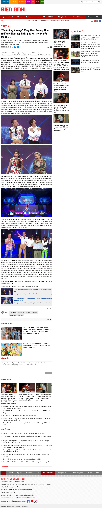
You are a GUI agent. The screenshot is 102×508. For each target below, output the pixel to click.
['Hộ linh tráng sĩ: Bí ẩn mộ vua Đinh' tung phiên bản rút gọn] (75, 62)
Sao (38, 17)
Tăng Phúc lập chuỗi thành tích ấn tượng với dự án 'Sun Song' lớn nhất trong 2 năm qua (37, 345)
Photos (90, 17)
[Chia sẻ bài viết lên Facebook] (15, 47)
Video (97, 17)
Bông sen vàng (22, 2)
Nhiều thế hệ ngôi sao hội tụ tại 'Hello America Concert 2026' (22, 459)
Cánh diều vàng (13, 2)
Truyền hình (29, 17)
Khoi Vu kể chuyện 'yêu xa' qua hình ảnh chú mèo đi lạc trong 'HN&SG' (25, 433)
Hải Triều (13, 312)
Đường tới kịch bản (78, 17)
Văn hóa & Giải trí (48, 17)
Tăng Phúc (21, 312)
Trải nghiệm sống (62, 17)
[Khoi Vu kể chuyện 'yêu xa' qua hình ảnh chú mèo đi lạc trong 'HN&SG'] (75, 70)
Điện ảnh (19, 17)
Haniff (28, 2)
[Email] (51, 47)
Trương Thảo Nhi (31, 312)
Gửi (49, 373)
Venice (42, 2)
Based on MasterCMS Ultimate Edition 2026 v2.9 (14, 506)
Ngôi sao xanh (5, 2)
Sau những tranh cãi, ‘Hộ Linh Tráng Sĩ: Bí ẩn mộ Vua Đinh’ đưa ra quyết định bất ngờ (90, 37)
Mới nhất (10, 17)
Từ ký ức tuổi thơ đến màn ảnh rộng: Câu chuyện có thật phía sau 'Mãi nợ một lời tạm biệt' (61, 108)
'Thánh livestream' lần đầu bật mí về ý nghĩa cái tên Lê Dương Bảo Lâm (23, 53)
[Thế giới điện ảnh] (13, 9)
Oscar (32, 2)
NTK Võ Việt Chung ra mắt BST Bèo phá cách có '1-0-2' (20, 415)
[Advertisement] (64, 8)
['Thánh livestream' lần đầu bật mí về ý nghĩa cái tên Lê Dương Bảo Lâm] (7, 291)
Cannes (37, 2)
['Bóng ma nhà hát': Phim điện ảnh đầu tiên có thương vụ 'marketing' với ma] (61, 34)
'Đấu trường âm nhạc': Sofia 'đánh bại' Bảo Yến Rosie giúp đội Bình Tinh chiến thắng (26, 55)
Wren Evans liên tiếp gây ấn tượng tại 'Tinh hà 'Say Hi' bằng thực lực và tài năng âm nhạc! (26, 398)
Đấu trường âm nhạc (16, 315)
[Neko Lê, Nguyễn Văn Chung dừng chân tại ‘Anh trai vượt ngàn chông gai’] (44, 388)
